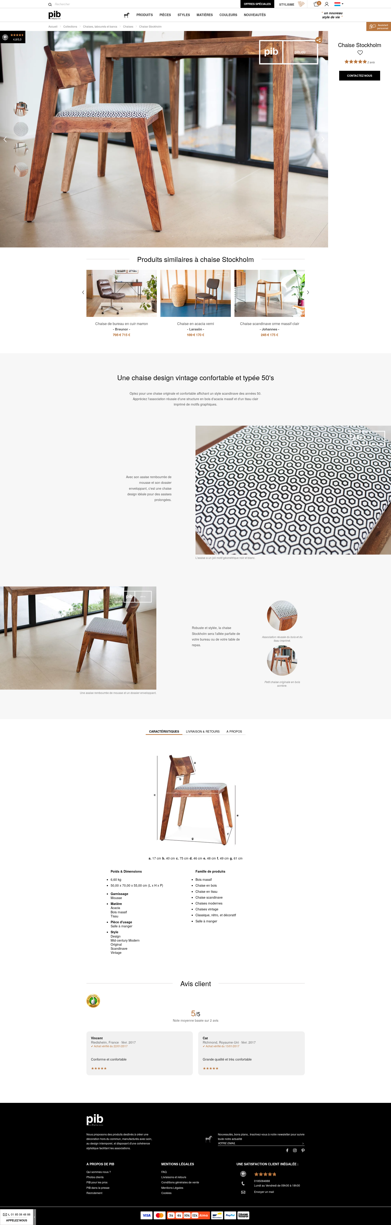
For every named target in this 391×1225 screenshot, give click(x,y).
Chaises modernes (209, 903)
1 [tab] (21, 109)
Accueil (52, 26)
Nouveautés (255, 14)
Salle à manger (206, 921)
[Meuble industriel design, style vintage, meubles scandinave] (58, 15)
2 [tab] (21, 129)
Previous (5, 139)
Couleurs (228, 14)
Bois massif (204, 879)
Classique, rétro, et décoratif (216, 915)
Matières (205, 14)
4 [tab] (21, 169)
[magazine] (126, 15)
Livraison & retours (203, 731)
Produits (144, 14)
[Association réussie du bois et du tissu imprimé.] (282, 616)
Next (323, 139)
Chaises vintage (207, 909)
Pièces (165, 14)
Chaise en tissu (206, 891)
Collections (70, 26)
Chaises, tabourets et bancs (100, 26)
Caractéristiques (164, 731)
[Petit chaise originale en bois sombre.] (282, 661)
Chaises (128, 26)
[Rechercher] (50, 4)
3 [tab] (21, 149)
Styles (184, 14)
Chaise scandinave (209, 897)
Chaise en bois (206, 885)
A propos (234, 731)
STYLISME (286, 4)
